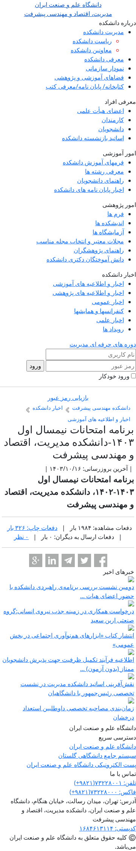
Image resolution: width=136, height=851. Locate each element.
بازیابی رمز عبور (68, 397)
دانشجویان (111, 129)
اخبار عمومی (108, 302)
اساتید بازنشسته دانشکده (93, 138)
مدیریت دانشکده (103, 32)
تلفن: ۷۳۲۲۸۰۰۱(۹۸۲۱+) (105, 783)
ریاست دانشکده (92, 41)
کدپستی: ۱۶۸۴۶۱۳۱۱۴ (107, 828)
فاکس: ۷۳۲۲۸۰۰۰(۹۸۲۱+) (103, 792)
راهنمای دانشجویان (100, 180)
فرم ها (115, 214)
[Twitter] (84, 560)
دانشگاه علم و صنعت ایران (102, 746)
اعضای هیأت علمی (100, 111)
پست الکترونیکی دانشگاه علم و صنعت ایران (81, 764)
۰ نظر (21, 537)
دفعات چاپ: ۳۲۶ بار (32, 527)
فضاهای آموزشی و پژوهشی (89, 77)
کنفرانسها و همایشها (99, 311)
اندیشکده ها (109, 223)
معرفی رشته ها (104, 171)
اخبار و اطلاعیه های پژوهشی (88, 292)
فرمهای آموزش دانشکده (93, 162)
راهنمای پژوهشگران (99, 250)
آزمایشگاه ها (108, 232)
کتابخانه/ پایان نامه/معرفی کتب (85, 86)
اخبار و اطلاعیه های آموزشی (88, 283)
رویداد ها (113, 329)
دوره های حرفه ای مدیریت (103, 344)
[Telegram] (68, 560)
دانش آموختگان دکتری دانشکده (85, 259)
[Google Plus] (35, 560)
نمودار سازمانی (105, 68)
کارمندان (113, 120)
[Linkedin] (52, 560)
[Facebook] (100, 560)
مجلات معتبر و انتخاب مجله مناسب (80, 241)
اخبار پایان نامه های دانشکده (89, 189)
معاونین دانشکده (91, 50)
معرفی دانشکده (104, 59)
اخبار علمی (110, 320)
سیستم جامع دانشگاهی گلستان (97, 755)
